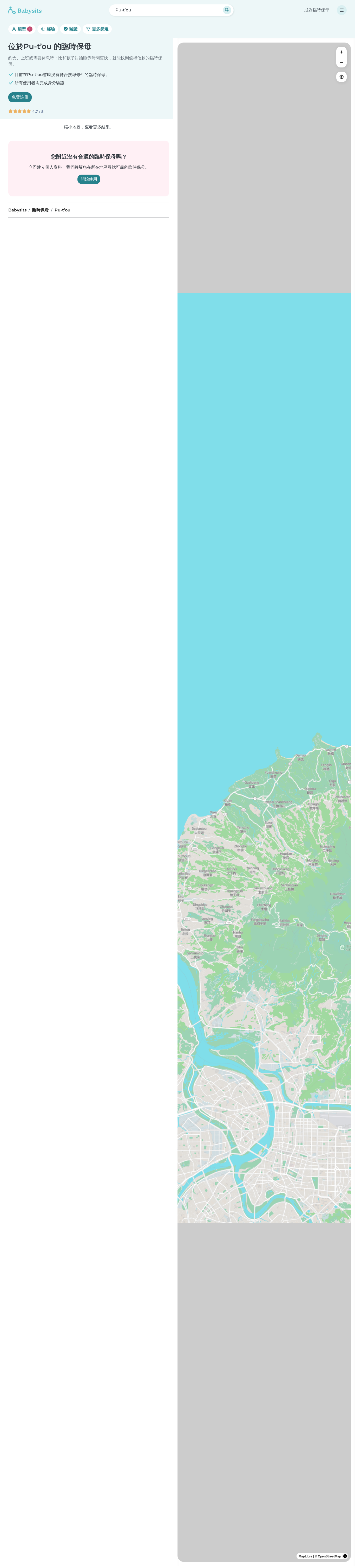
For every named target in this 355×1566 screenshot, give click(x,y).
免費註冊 (20, 97)
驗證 (73, 28)
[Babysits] (25, 10)
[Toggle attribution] (345, 1556)
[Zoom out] (341, 62)
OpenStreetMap (329, 1556)
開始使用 (89, 179)
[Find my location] (341, 77)
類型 (23, 28)
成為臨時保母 (316, 10)
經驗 (50, 28)
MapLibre (305, 1556)
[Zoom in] (341, 52)
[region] (264, 802)
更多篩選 (100, 28)
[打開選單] (342, 10)
